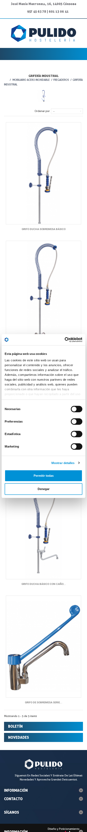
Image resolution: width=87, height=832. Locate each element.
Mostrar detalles (63, 463)
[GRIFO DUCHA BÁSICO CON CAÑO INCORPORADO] (43, 528)
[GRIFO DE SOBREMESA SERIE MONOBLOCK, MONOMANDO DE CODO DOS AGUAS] (43, 646)
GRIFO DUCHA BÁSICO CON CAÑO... (43, 583)
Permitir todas (44, 475)
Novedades (18, 737)
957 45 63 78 (36, 11)
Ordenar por (42, 111)
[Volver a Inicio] (6, 80)
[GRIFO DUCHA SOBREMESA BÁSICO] (43, 173)
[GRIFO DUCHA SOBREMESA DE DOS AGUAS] (43, 292)
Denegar (44, 489)
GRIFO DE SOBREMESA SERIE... (43, 702)
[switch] (72, 419)
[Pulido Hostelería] (43, 33)
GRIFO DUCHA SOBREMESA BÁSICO (44, 229)
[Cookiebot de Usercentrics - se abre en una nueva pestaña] (64, 339)
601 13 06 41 (59, 11)
